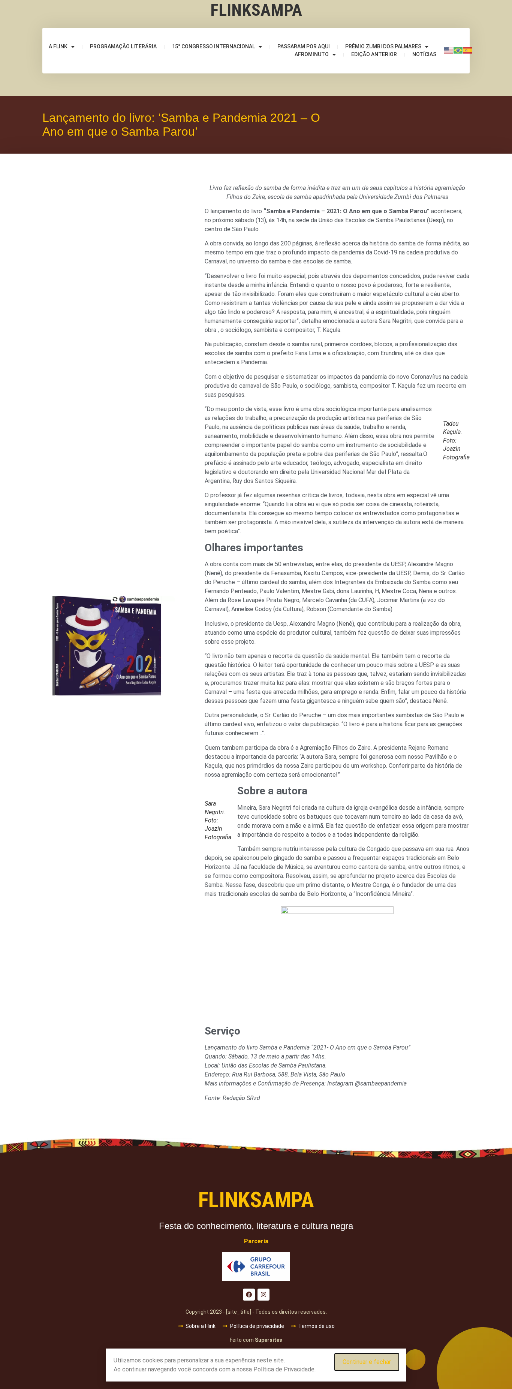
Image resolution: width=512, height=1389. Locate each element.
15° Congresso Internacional (213, 46)
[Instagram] (263, 1295)
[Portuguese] (458, 50)
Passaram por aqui (303, 46)
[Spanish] (468, 50)
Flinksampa (256, 10)
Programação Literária (123, 46)
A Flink (58, 46)
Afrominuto (312, 54)
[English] (449, 50)
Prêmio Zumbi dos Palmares (383, 46)
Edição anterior (374, 54)
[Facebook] (249, 1295)
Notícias (424, 54)
